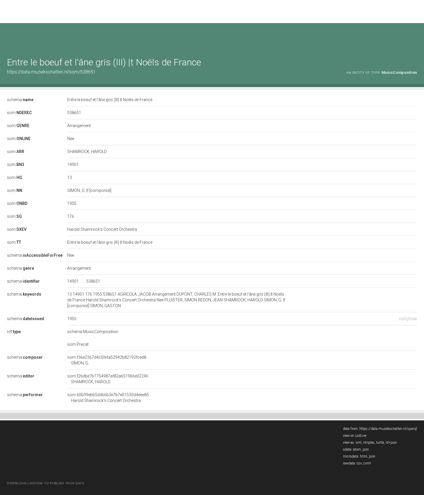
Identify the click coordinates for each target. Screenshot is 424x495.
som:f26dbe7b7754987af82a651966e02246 (107, 379)
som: (19, 112)
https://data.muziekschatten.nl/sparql (388, 429)
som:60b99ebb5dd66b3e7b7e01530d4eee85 (108, 397)
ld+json (391, 443)
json (366, 449)
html (363, 456)
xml (358, 443)
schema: (20, 99)
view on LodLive (354, 436)
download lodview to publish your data (46, 483)
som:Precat (78, 344)
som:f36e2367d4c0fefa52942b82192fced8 (106, 360)
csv (359, 463)
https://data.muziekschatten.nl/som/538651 (51, 72)
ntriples (368, 443)
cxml (367, 463)
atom (357, 449)
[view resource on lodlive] (414, 37)
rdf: (14, 331)
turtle (380, 443)
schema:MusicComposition (92, 331)
